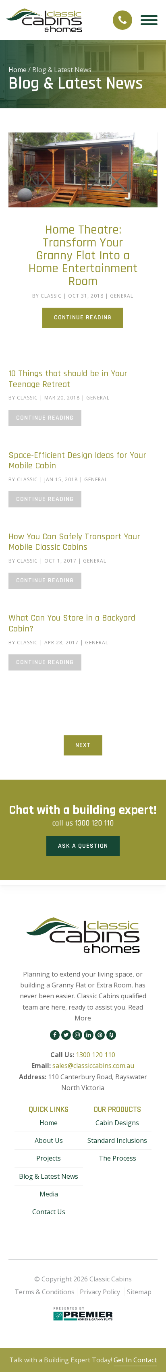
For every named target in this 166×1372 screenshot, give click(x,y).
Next (83, 745)
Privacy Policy (100, 1291)
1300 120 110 (94, 823)
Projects (48, 1158)
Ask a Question (83, 846)
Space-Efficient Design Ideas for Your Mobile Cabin (77, 461)
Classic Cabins (110, 1279)
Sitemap (139, 1291)
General (121, 295)
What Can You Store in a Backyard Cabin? (71, 623)
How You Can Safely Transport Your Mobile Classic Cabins (74, 542)
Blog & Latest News (48, 1176)
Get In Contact (135, 1359)
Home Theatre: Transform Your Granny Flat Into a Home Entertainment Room (83, 255)
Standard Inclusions (117, 1140)
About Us (49, 1140)
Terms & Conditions (45, 1291)
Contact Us (48, 1211)
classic (51, 295)
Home (17, 69)
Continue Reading (83, 317)
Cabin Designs (117, 1122)
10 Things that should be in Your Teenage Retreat (67, 379)
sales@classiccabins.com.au (93, 1065)
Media (48, 1194)
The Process (117, 1158)
